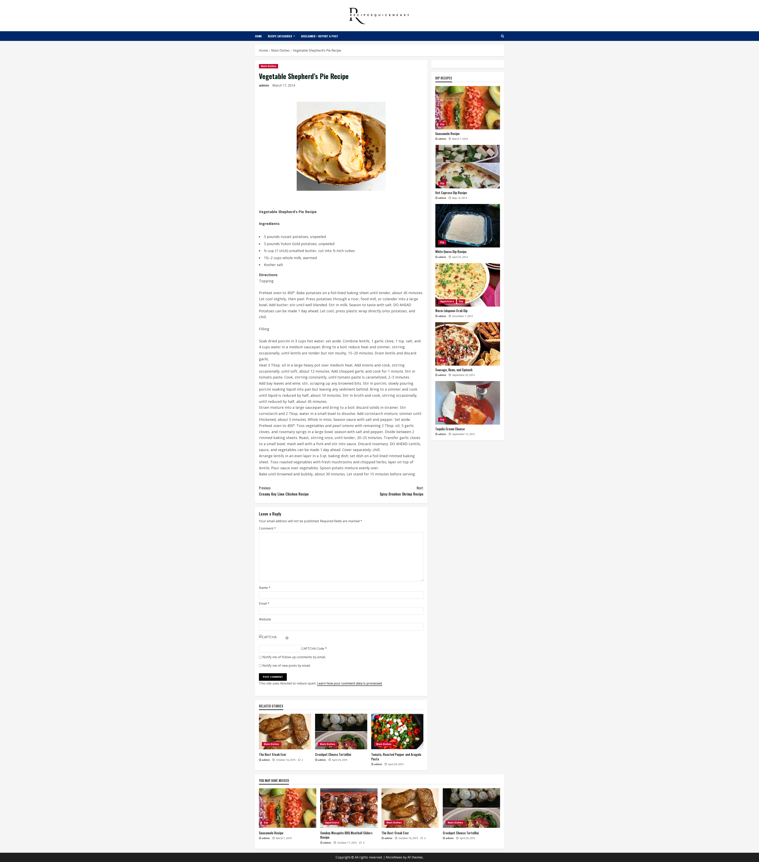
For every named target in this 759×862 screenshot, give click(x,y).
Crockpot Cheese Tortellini (333, 754)
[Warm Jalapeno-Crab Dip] (467, 285)
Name (264, 587)
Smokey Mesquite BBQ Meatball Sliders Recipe (346, 835)
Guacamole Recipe (447, 133)
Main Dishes (268, 66)
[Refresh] (287, 637)
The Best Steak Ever (272, 754)
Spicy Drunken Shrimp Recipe (401, 491)
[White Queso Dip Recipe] (467, 225)
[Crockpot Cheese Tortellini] (341, 731)
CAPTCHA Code (312, 648)
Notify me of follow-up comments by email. (294, 657)
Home (258, 36)
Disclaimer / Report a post (319, 36)
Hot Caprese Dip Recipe (451, 192)
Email (264, 603)
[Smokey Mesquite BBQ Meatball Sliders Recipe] (349, 808)
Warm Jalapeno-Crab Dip (451, 310)
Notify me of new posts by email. (286, 665)
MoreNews (394, 857)
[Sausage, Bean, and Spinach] (467, 344)
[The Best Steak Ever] (285, 731)
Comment (267, 528)
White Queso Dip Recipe (450, 251)
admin (264, 85)
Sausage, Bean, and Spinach (453, 369)
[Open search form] (502, 36)
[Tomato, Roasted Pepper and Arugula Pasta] (397, 731)
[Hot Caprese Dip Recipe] (467, 166)
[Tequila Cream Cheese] (467, 403)
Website (265, 619)
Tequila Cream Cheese (450, 428)
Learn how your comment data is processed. (349, 683)
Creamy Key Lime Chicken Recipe (284, 491)
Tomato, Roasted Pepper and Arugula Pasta (396, 756)
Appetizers (447, 301)
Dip (442, 124)
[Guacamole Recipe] (467, 107)
